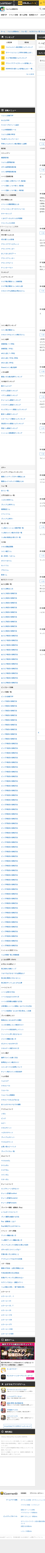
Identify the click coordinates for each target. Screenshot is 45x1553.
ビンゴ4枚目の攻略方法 (9, 715)
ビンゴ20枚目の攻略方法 (9, 790)
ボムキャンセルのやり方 (9, 1043)
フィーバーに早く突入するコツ (11, 1034)
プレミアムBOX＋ (7, 518)
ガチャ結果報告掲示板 (8, 167)
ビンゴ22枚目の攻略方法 (9, 800)
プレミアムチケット (8, 1137)
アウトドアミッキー (8, 258)
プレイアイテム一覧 (8, 1151)
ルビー (3, 1123)
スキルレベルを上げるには (10, 1100)
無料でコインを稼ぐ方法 (9, 1057)
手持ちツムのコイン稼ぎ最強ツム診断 (14, 144)
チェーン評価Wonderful (9, 1198)
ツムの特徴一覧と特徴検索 (10, 955)
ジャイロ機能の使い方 (8, 1039)
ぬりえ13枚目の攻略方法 (9, 650)
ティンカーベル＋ (7, 267)
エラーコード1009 (7, 1334)
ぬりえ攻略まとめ (7, 588)
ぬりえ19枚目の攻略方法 (9, 678)
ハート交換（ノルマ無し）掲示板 (12, 190)
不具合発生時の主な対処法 (10, 1273)
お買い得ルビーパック (8, 1146)
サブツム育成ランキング (9, 390)
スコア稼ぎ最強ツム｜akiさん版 (12, 286)
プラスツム (5, 570)
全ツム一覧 (5, 490)
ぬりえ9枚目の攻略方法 (9, 631)
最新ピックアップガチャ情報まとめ (13, 476)
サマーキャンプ (6, 213)
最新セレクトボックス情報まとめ (12, 481)
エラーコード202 (7, 1329)
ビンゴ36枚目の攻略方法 (9, 865)
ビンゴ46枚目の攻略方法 (9, 912)
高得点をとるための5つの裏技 (11, 1020)
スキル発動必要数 (7, 546)
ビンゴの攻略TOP (7, 696)
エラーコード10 (6, 1315)
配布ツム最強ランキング (9, 414)
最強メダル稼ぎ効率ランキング (11, 377)
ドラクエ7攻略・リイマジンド (30, 1505)
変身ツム (4, 575)
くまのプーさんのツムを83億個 (11, 218)
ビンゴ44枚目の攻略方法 (9, 903)
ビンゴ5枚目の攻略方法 (9, 720)
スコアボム (5, 1170)
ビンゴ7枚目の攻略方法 (9, 729)
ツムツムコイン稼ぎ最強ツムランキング (19, 47)
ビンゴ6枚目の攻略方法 (9, 725)
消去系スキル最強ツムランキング (12, 423)
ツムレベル (5, 1090)
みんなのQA (5, 120)
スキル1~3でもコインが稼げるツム (13, 334)
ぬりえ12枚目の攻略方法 (9, 645)
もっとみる (30, 74)
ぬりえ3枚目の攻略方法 (9, 603)
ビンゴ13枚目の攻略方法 (9, 757)
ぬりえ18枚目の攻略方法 (9, 673)
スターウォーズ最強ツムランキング (13, 419)
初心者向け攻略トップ (8, 968)
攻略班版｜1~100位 (7, 344)
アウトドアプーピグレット (10, 244)
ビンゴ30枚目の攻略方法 (9, 837)
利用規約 (23, 1493)
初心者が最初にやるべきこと (11, 978)
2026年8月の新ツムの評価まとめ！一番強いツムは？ (20, 68)
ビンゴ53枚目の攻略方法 (9, 945)
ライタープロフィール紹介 (10, 125)
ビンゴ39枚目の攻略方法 (9, 880)
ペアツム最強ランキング (9, 395)
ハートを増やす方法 (8, 992)
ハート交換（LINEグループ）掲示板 (13, 181)
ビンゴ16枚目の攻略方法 (9, 771)
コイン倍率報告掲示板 (8, 172)
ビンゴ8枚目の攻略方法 (9, 734)
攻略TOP (4, 15)
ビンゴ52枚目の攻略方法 (9, 941)
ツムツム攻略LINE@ (8, 134)
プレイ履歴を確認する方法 (10, 1217)
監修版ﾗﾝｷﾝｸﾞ (34, 15)
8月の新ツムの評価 (7, 239)
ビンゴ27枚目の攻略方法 (9, 823)
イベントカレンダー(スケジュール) (13, 209)
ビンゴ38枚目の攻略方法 (9, 875)
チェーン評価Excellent (9, 1193)
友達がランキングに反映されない (12, 1277)
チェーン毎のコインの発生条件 (11, 1071)
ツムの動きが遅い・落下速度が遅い (13, 1287)
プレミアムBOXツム (8, 504)
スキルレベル (5, 1085)
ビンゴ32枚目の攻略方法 (9, 847)
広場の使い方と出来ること (10, 1254)
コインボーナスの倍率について (11, 1067)
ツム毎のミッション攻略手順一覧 (12, 528)
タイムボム (5, 1165)
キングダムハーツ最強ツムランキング (14, 409)
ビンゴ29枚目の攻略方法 (9, 833)
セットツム (5, 565)
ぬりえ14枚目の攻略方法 (9, 654)
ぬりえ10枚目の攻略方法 (9, 635)
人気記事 (9, 42)
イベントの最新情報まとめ (10, 204)
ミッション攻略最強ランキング (11, 433)
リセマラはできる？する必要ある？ (13, 973)
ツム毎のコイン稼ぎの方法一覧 (11, 532)
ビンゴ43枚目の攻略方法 (9, 898)
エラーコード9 (6, 1310)
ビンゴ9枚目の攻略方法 (9, 739)
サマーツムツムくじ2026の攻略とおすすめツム (20, 52)
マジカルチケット (7, 1142)
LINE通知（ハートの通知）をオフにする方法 (16, 1006)
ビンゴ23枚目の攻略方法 (9, 804)
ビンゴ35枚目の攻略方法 (9, 861)
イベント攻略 (13, 15)
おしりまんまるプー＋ (8, 253)
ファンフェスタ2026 (8, 223)
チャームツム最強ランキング (11, 400)
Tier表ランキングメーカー (10, 139)
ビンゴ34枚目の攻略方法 (9, 856)
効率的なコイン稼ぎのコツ (10, 1062)
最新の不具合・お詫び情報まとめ (12, 1268)
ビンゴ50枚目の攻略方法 (9, 931)
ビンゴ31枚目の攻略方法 (9, 842)
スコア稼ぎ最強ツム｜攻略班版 (11, 281)
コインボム (5, 1174)
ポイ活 (14, 3)
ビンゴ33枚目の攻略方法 (9, 851)
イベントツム (5, 514)
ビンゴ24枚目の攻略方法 (9, 809)
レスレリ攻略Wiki (26, 1531)
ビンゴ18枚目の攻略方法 (9, 781)
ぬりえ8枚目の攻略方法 (9, 626)
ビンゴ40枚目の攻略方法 (9, 884)
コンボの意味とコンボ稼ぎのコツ (12, 1025)
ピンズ (3, 1118)
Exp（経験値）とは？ (8, 1221)
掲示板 (27, 42)
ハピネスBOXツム (7, 500)
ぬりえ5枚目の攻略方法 (9, 612)
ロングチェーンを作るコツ (10, 1188)
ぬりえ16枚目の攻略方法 (9, 664)
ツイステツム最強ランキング (11, 405)
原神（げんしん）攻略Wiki (29, 1516)
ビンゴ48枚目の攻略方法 (9, 922)
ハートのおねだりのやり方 (10, 997)
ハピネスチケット (7, 1132)
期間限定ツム (5, 509)
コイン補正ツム (6, 551)
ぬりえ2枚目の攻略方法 (9, 598)
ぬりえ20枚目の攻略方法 (9, 682)
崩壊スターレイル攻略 (28, 1510)
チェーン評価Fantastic (9, 1203)
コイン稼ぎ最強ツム (8, 330)
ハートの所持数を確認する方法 (11, 1001)
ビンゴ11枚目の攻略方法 (9, 748)
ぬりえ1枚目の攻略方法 (9, 593)
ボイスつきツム (6, 561)
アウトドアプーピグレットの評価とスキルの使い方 (20, 63)
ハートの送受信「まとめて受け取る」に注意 (16, 1011)
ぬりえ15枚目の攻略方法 (9, 659)
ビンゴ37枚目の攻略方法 (9, 870)
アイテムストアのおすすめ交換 (11, 1259)
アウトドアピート (7, 263)
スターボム (5, 1179)
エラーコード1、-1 (7, 1296)
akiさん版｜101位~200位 (9, 358)
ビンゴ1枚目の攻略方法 (9, 701)
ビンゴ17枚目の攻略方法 (9, 776)
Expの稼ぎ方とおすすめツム (10, 1226)
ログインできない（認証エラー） (12, 1282)
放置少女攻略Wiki (26, 1526)
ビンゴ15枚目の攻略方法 (9, 767)
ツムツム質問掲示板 (8, 162)
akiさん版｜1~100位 (8, 353)
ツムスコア (5, 1081)
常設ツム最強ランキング (9, 428)
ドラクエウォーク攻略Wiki (29, 1513)
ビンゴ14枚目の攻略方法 (9, 762)
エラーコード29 (6, 1320)
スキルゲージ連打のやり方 (10, 1048)
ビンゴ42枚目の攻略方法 (9, 894)
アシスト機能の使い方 (8, 1235)
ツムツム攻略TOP (7, 115)
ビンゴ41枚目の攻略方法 (9, 889)
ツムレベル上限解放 (8, 1095)
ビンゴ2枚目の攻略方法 (9, 706)
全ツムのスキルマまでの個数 (11, 1104)
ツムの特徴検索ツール (8, 129)
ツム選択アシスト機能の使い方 (11, 1240)
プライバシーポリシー (37, 1493)
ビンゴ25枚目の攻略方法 (9, 814)
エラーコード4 (6, 1301)
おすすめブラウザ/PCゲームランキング (18, 1426)
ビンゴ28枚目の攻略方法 (9, 828)
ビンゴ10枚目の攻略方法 (9, 743)
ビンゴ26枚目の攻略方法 (9, 818)
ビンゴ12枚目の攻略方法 (9, 753)
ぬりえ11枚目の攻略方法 (9, 640)
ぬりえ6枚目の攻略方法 (9, 617)
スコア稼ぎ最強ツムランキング (16, 58)
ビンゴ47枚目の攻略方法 (9, 917)
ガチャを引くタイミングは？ (11, 1249)
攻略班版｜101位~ (7, 348)
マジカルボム (5, 1160)
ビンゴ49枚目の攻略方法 (9, 927)
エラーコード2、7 (7, 1305)
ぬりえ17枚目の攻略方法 (9, 668)
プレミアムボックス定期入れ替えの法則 (14, 1245)
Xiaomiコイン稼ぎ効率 (9, 367)
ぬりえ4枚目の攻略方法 (9, 607)
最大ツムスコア (6, 386)
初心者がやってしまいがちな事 (11, 983)
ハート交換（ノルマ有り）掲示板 (12, 185)
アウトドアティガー (8, 249)
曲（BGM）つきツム (8, 556)
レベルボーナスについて (9, 1212)
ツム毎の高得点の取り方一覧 (11, 537)
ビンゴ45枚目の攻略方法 (9, 908)
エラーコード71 (6, 1324)
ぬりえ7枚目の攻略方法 (9, 621)
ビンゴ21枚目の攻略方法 (9, 795)
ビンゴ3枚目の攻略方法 (9, 710)
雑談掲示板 (5, 157)
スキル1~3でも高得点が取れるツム (13, 291)
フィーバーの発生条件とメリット (12, 1029)
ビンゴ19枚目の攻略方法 (9, 786)
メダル (3, 1114)
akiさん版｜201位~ (7, 363)
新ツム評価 (23, 15)
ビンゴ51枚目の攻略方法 (9, 936)
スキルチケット (6, 1128)
